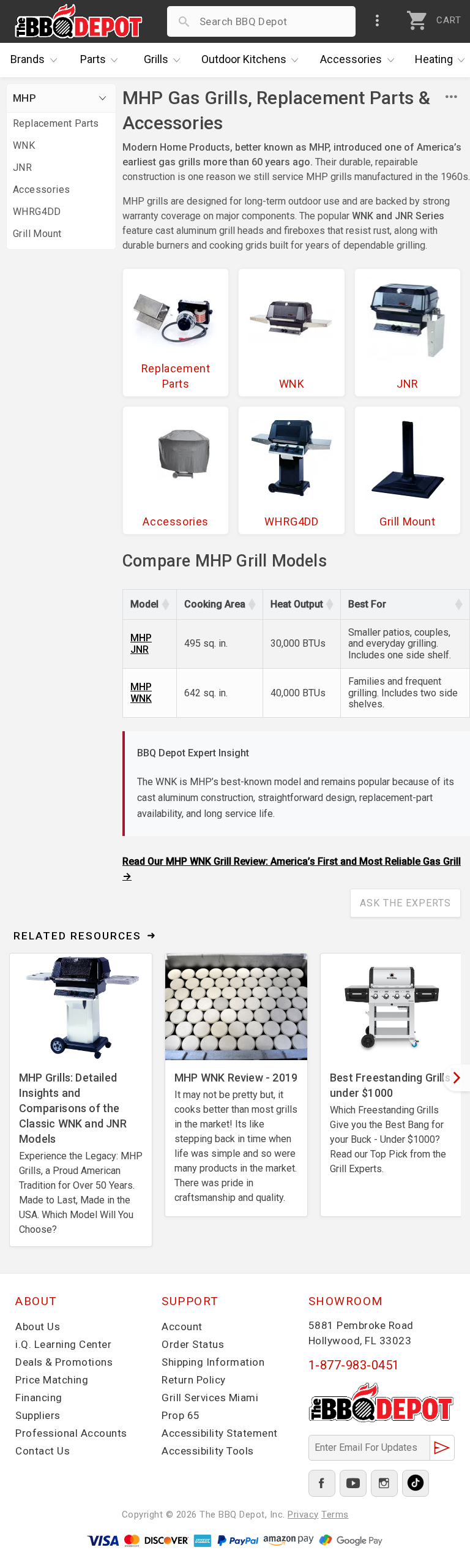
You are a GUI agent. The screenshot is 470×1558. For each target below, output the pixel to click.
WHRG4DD (37, 211)
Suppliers (38, 1415)
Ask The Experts (405, 903)
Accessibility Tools (208, 1451)
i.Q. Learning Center (63, 1344)
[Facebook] (321, 1483)
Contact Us (42, 1451)
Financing (38, 1397)
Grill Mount (37, 233)
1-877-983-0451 (354, 1365)
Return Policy (194, 1380)
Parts (93, 59)
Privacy (303, 1514)
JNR (22, 167)
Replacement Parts (56, 123)
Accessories (351, 59)
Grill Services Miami (210, 1397)
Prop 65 (181, 1415)
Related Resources (77, 936)
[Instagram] (384, 1483)
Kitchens (243, 59)
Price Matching (51, 1380)
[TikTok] (415, 1483)
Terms (335, 1514)
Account (182, 1326)
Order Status (193, 1344)
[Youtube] (353, 1483)
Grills (156, 59)
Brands (27, 59)
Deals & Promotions (64, 1362)
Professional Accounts (71, 1433)
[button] (165, 604)
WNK (24, 145)
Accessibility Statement (220, 1433)
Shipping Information (213, 1362)
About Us (37, 1326)
